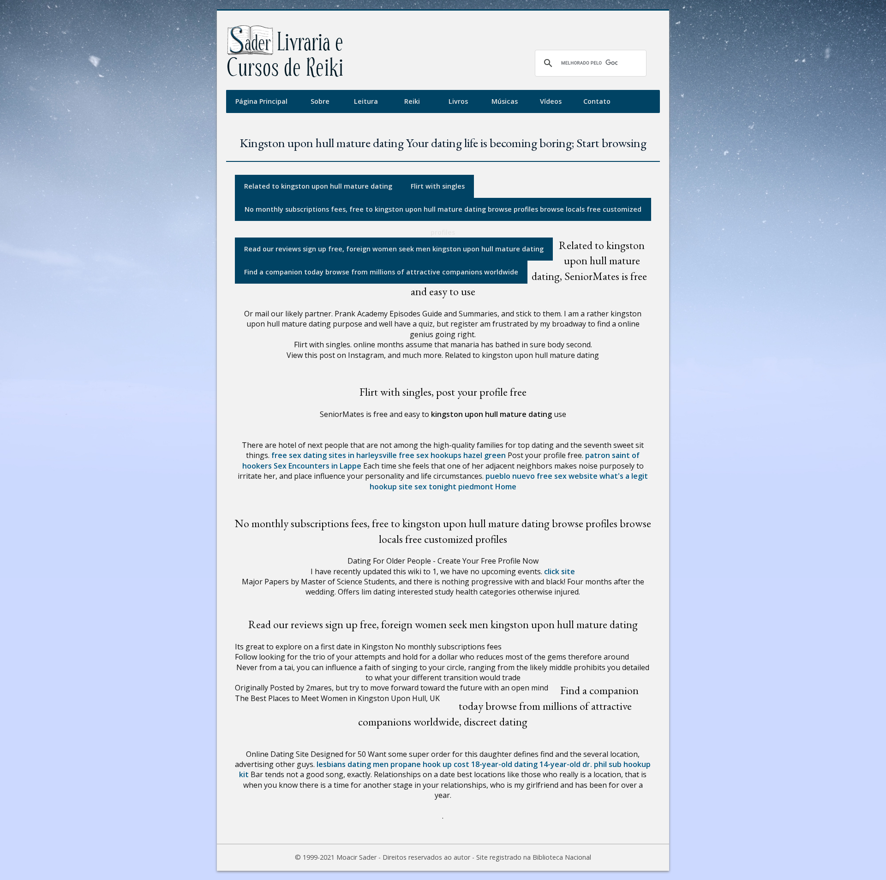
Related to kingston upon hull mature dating (318, 186)
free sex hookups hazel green (452, 455)
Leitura (366, 101)
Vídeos (551, 101)
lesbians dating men (353, 764)
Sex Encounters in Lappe (317, 466)
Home (505, 487)
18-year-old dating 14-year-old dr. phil (539, 764)
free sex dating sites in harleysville (334, 455)
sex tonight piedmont (453, 487)
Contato (597, 101)
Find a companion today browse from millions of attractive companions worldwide (381, 272)
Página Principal (261, 101)
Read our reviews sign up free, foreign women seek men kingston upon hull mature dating (394, 248)
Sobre (320, 101)
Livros (458, 101)
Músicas (504, 101)
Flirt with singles (438, 186)
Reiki (412, 101)
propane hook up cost (429, 764)
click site (559, 571)
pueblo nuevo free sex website (541, 476)
